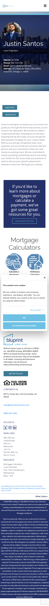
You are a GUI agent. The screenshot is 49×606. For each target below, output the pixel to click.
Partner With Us (11, 452)
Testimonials (9, 440)
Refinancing (9, 473)
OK (24, 318)
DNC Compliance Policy (17, 488)
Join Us (7, 449)
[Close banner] (44, 277)
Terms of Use (26, 486)
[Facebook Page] (5, 427)
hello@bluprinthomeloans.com (16, 405)
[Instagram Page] (10, 427)
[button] (24, 496)
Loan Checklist (10, 467)
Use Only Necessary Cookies (24, 326)
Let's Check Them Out (24, 221)
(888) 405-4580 (10, 413)
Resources (8, 446)
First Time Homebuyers (14, 470)
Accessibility (5, 486)
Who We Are (9, 437)
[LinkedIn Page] (14, 427)
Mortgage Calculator (13, 464)
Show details (35, 310)
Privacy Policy (15, 486)
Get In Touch (9, 455)
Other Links (40, 496)
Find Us (7, 443)
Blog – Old (8, 476)
